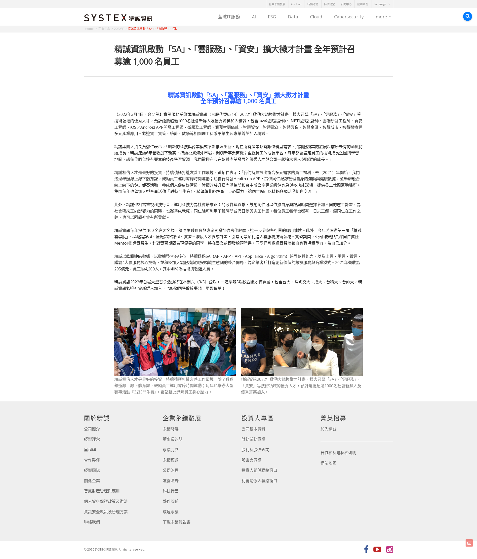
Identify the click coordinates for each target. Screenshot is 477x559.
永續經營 (171, 460)
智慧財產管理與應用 (102, 491)
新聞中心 (346, 4)
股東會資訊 (251, 460)
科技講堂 (329, 4)
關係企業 (92, 480)
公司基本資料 (253, 429)
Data (293, 17)
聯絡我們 (92, 522)
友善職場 (171, 480)
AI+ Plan (296, 4)
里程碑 (90, 449)
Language (380, 4)
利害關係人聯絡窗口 (259, 480)
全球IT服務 (229, 17)
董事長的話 (173, 439)
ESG (272, 17)
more (381, 17)
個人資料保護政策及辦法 (106, 501)
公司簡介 (92, 429)
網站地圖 (328, 463)
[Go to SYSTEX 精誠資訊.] (91, 29)
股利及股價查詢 (255, 449)
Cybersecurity (349, 17)
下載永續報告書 (177, 522)
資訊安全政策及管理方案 (106, 512)
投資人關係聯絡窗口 (259, 470)
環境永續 (171, 512)
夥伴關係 (171, 501)
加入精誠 (328, 429)
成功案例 (362, 4)
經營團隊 (92, 470)
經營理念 (92, 439)
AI (254, 17)
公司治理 (171, 470)
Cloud (316, 17)
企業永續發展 (277, 4)
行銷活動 (312, 4)
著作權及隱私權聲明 (338, 452)
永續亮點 (171, 449)
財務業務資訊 (253, 439)
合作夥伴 (92, 460)
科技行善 (171, 491)
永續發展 (171, 429)
